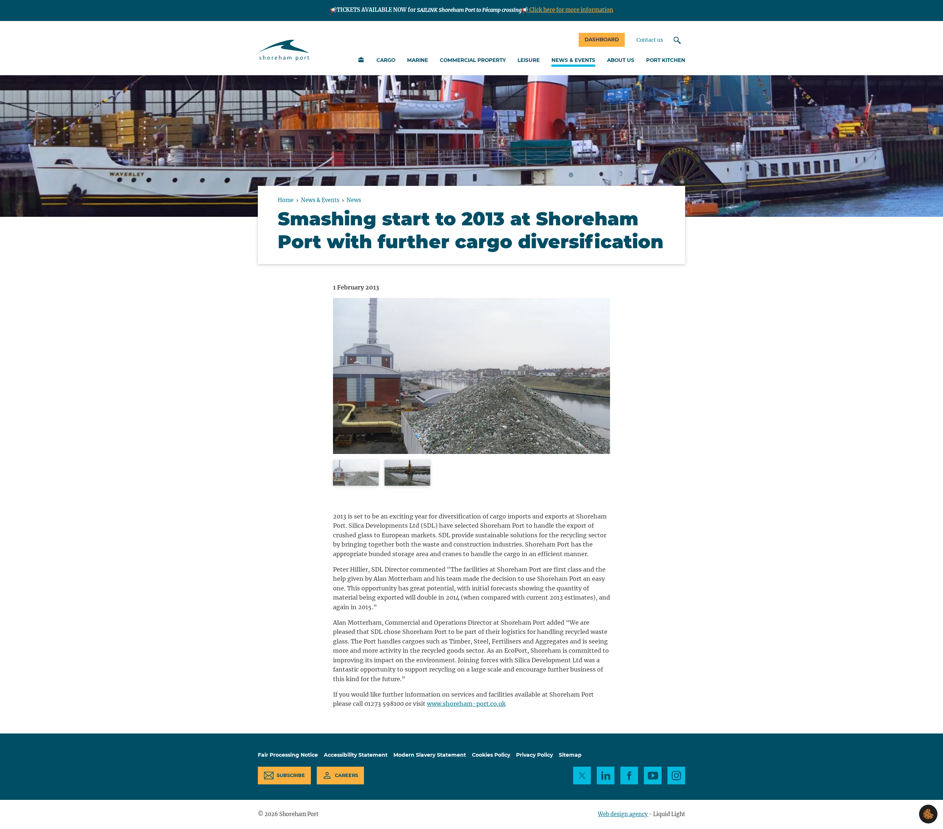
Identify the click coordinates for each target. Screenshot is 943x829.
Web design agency (623, 814)
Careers (346, 775)
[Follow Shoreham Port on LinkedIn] (605, 775)
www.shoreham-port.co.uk (466, 703)
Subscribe (291, 775)
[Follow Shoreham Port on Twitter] (582, 775)
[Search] (677, 40)
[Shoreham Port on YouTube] (653, 775)
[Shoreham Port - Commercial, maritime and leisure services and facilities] (284, 50)
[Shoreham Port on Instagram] (676, 775)
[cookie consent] (928, 814)
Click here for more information (570, 10)
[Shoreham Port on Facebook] (629, 775)
